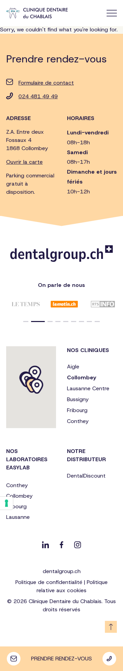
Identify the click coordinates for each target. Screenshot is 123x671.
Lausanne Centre (88, 388)
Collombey (81, 377)
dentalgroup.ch (62, 571)
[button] (25, 321)
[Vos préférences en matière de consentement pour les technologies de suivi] (6, 503)
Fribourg (77, 410)
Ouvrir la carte (24, 161)
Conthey (77, 421)
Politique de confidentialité (48, 582)
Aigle (73, 366)
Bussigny (77, 399)
